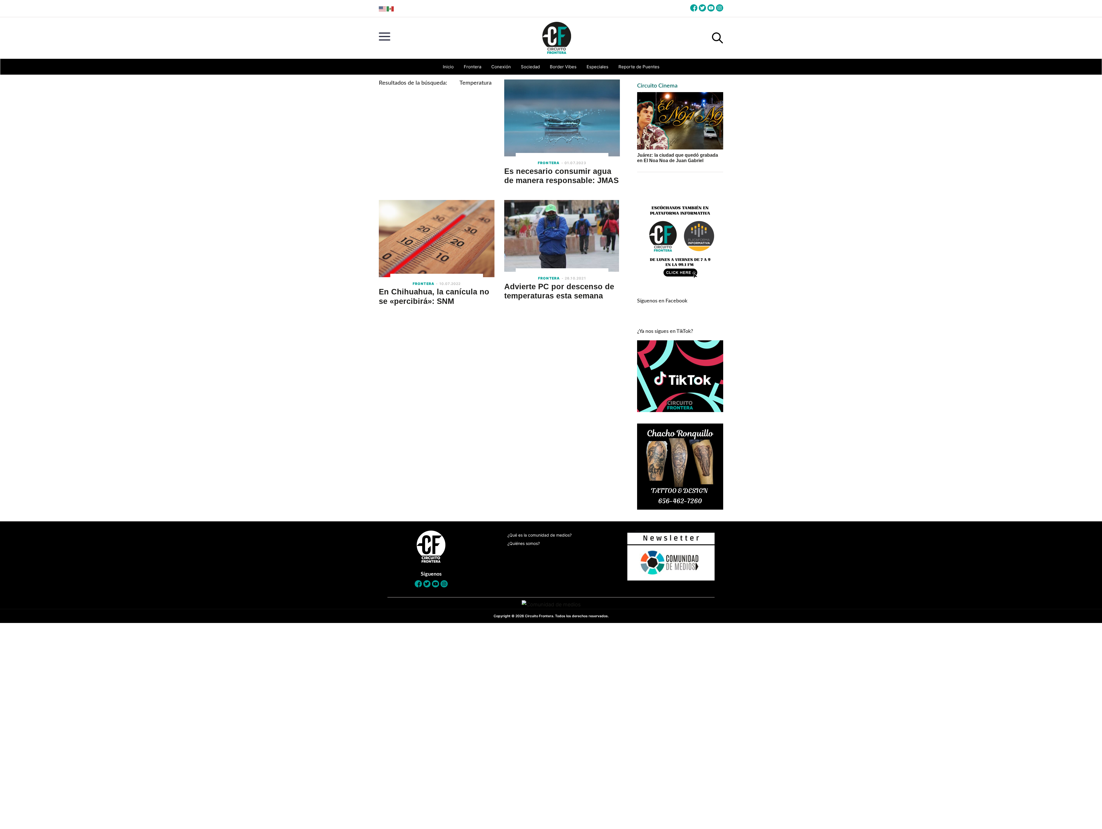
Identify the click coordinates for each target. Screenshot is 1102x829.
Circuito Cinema (657, 86)
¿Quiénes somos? (523, 543)
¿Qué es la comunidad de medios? (539, 535)
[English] (383, 8)
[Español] (390, 8)
